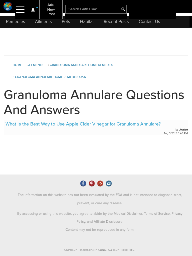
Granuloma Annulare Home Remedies (81, 65)
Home (17, 65)
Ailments (43, 21)
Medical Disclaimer (128, 214)
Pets (66, 21)
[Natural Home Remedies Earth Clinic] (8, 6)
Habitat (87, 21)
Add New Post (51, 9)
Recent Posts (116, 21)
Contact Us (149, 21)
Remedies (15, 21)
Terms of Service (157, 214)
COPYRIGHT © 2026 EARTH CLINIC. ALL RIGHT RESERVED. (99, 250)
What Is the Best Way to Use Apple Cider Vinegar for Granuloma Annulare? (83, 124)
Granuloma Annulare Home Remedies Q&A (50, 77)
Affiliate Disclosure (108, 222)
